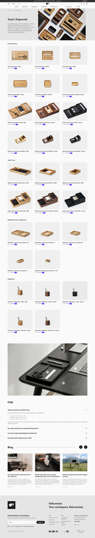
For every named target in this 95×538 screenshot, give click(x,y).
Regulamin (18, 526)
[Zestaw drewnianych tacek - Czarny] (74, 111)
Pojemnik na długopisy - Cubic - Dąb (17, 301)
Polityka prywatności (54, 522)
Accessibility (52, 524)
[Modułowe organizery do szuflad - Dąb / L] (47, 231)
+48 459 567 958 (83, 515)
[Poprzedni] (80, 447)
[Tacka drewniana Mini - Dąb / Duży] (20, 83)
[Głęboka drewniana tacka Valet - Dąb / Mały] (74, 171)
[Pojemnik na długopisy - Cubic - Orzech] (47, 290)
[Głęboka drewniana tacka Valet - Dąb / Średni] (47, 171)
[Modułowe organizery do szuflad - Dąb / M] (74, 231)
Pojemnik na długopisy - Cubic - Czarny (73, 301)
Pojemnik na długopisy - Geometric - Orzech (47, 330)
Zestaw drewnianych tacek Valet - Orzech (46, 211)
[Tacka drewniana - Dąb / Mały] (74, 55)
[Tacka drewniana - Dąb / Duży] (20, 55)
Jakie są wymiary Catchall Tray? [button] (19, 410)
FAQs (50, 515)
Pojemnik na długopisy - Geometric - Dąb (19, 330)
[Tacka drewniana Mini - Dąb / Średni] (47, 83)
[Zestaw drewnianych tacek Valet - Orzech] (47, 199)
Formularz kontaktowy (79, 519)
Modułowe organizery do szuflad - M (72, 242)
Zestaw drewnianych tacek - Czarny (72, 122)
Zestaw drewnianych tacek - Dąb (17, 122)
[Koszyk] (86, 3)
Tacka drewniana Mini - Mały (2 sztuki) (73, 94)
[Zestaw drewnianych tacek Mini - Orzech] (47, 140)
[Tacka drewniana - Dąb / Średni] (47, 55)
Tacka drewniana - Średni (42, 66)
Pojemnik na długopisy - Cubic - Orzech (45, 301)
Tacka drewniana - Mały (69, 66)
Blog (62, 515)
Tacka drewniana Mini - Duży (16, 94)
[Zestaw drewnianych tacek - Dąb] (20, 111)
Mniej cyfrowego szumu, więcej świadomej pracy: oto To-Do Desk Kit (47, 475)
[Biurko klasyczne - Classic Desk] (63, 383)
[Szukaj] (81, 3)
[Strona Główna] (47, 4)
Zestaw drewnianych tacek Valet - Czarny (73, 211)
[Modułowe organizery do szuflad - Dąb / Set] (20, 231)
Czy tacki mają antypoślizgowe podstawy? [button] (22, 433)
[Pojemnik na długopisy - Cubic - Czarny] (74, 290)
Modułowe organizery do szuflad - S (17, 270)
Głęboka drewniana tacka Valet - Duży (18, 183)
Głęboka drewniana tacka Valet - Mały (73, 183)
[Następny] (85, 447)
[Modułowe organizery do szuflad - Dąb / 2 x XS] (47, 259)
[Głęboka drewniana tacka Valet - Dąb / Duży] (20, 171)
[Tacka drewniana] (47, 372)
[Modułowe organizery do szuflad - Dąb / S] (20, 259)
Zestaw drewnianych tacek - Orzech (45, 122)
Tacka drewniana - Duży (14, 66)
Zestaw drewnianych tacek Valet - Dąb (18, 211)
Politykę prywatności (28, 526)
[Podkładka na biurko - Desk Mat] (75, 368)
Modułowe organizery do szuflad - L (45, 242)
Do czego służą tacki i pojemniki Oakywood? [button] (23, 428)
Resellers (63, 525)
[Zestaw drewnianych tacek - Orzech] (47, 111)
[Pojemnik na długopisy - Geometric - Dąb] (20, 319)
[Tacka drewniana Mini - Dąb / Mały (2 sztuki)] (74, 83)
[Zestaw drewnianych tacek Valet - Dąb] (20, 199)
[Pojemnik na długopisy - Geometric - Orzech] (47, 319)
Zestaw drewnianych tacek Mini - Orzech (46, 151)
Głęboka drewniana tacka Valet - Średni (46, 183)
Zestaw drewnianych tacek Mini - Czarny (73, 151)
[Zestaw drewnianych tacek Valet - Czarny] (74, 199)
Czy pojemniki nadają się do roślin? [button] (20, 438)
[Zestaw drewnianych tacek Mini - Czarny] (74, 140)
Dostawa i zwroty (53, 517)
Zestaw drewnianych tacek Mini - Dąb (18, 151)
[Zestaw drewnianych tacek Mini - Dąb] (20, 140)
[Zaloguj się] (84, 3)
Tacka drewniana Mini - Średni (43, 94)
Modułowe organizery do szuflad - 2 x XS (46, 270)
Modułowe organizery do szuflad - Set (18, 242)
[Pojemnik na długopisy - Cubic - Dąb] (20, 290)
